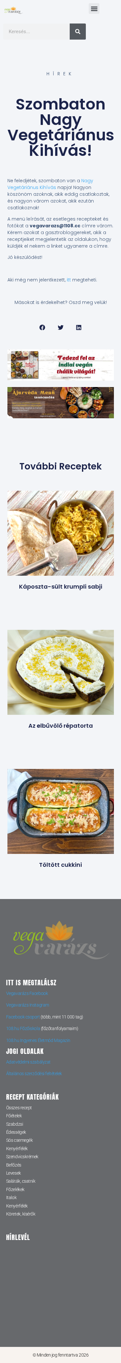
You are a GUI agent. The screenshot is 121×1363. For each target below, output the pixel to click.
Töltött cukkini (60, 865)
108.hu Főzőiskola (23, 1028)
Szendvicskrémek (22, 1156)
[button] (94, 8)
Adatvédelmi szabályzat (28, 1062)
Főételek (14, 1115)
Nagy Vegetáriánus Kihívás (50, 184)
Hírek (60, 74)
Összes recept (19, 1107)
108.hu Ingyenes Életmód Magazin (38, 1040)
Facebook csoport (23, 1016)
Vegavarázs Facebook (27, 993)
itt (69, 280)
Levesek (13, 1173)
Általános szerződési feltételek (34, 1073)
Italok (11, 1197)
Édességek (16, 1132)
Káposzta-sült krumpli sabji (60, 586)
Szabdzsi (14, 1124)
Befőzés (13, 1165)
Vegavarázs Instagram (27, 1005)
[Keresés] (78, 32)
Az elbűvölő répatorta (60, 726)
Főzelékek (15, 1189)
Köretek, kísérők (20, 1213)
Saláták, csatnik (20, 1181)
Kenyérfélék (17, 1148)
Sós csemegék (19, 1140)
